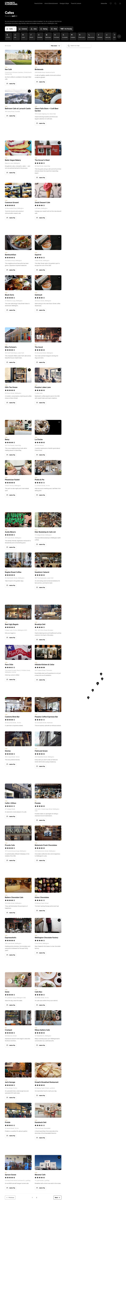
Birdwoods (39, 69)
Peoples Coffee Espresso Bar (46, 717)
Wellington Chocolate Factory (46, 938)
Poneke (38, 803)
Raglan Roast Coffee (13, 572)
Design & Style (64, 3)
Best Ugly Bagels (11, 624)
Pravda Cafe (10, 845)
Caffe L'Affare (10, 803)
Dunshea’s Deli (40, 1122)
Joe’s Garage (10, 1082)
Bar (36, 345)
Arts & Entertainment (51, 3)
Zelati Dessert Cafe (42, 202)
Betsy (7, 439)
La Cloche (39, 439)
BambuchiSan (10, 255)
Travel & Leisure (76, 3)
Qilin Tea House (11, 387)
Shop (36, 529)
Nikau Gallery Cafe (42, 1030)
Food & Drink (38, 3)
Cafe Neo (38, 992)
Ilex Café (8, 69)
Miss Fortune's (10, 347)
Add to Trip (12, 83)
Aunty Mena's (10, 532)
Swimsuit (38, 295)
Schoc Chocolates (42, 897)
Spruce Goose (10, 1175)
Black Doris (9, 295)
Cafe (6, 67)
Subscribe (104, 3)
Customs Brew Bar (12, 717)
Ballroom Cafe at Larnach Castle (18, 109)
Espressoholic (10, 938)
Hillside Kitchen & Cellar (44, 665)
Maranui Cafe (40, 1175)
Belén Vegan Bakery (13, 160)
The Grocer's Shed (42, 160)
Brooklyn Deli (40, 624)
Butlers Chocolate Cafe (14, 897)
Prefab (7, 1122)
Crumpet (8, 1030)
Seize (7, 992)
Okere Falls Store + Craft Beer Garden (46, 110)
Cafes (11, 29)
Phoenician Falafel (12, 480)
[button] (55, 46)
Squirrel (38, 255)
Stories (8, 751)
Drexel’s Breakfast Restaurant (46, 1082)
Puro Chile (9, 665)
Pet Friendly (68, 29)
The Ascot (39, 347)
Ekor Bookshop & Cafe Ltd (45, 532)
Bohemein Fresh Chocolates (46, 845)
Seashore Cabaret (42, 572)
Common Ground (12, 202)
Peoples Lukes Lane (43, 387)
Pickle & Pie (39, 480)
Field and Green (41, 751)
